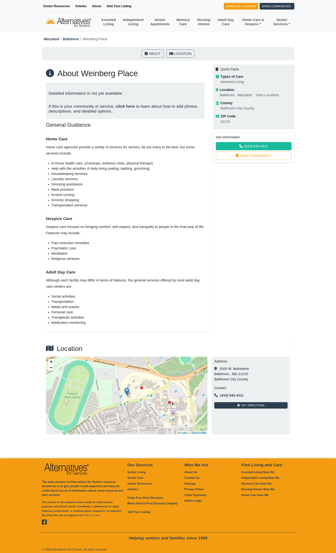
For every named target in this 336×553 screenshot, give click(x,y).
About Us (190, 472)
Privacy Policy (194, 489)
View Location (267, 95)
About (96, 6)
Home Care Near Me (255, 495)
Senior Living (136, 472)
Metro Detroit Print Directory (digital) (152, 503)
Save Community (255, 156)
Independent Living (133, 22)
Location (183, 54)
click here (125, 106)
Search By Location (241, 6)
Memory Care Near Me (256, 483)
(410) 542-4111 (256, 146)
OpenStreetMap (198, 432)
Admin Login (193, 500)
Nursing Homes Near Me (258, 489)
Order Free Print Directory (145, 497)
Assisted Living (108, 22)
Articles (81, 6)
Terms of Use (91, 515)
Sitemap (189, 483)
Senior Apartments (160, 22)
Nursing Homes (203, 22)
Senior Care (135, 477)
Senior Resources (56, 6)
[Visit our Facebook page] (45, 522)
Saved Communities (276, 6)
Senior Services (280, 22)
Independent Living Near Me (260, 477)
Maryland (51, 39)
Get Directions (252, 405)
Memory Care (183, 22)
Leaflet (183, 432)
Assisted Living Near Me (257, 472)
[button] (126, 392)
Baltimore (71, 39)
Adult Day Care (226, 22)
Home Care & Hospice (253, 22)
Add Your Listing (119, 6)
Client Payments (195, 495)
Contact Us (192, 477)
